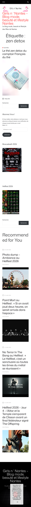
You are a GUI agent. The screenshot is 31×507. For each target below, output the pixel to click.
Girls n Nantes (5, 264)
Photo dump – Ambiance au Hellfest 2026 (11, 258)
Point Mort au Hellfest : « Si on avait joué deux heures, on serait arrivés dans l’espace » (15, 306)
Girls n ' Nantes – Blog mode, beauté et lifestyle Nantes (15, 18)
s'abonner (7, 134)
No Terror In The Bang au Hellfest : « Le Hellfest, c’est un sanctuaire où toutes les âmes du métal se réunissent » (15, 360)
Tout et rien (6, 47)
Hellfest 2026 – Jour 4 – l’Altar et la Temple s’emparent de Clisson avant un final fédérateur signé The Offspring (15, 416)
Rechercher (5, 103)
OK (17, 502)
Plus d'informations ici (17, 498)
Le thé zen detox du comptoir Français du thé (14, 54)
